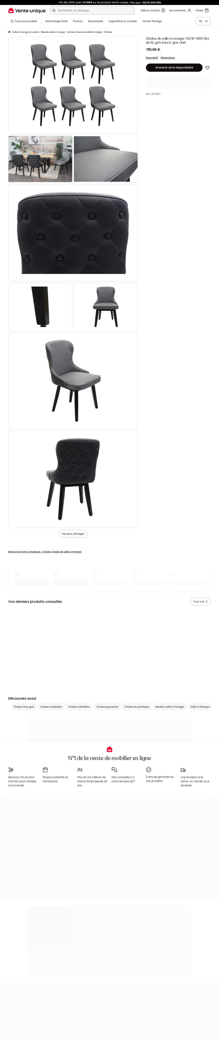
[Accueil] (9, 32)
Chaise (108, 32)
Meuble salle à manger (53, 32)
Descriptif (152, 57)
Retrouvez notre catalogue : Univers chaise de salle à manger (45, 551)
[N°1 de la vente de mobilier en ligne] (27, 10)
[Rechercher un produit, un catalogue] (54, 10)
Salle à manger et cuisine (25, 32)
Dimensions (168, 57)
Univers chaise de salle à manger (84, 32)
